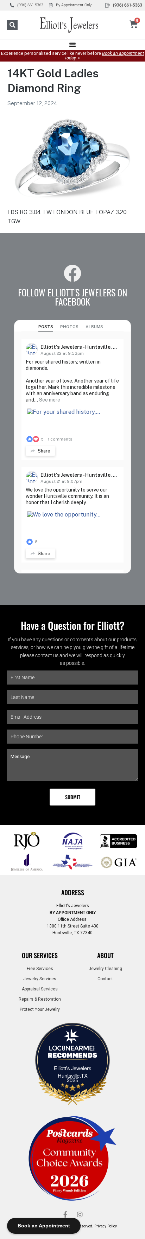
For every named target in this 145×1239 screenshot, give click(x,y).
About (105, 955)
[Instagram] (80, 1214)
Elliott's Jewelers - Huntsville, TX (80, 347)
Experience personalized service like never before (72, 55)
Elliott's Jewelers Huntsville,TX (72, 1071)
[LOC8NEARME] (72, 1050)
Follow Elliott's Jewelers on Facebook (72, 296)
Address (72, 892)
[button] (12, 25)
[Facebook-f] (65, 1214)
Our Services (40, 955)
